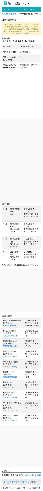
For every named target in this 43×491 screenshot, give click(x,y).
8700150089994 (10, 325)
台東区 (11, 13)
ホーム (6, 482)
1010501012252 (10, 387)
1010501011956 (9, 377)
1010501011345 (9, 367)
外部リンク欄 (22, 33)
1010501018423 (10, 420)
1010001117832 (9, 336)
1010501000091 (10, 346)
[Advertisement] (21, 139)
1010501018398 (10, 410)
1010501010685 (10, 356)
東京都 (5, 13)
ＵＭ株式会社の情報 (32, 475)
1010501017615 (9, 397)
